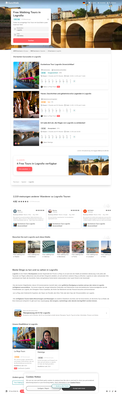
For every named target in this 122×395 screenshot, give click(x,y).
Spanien (24, 182)
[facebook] (107, 391)
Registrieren (112, 3)
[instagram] (110, 391)
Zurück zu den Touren (62, 386)
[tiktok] (112, 391)
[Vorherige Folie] (104, 205)
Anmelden (103, 3)
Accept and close (79, 388)
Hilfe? (23, 391)
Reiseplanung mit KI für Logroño (36, 313)
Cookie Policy (75, 383)
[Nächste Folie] (108, 205)
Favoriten (93, 3)
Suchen (31, 40)
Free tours (16, 182)
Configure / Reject (43, 388)
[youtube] (115, 391)
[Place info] (48, 19)
